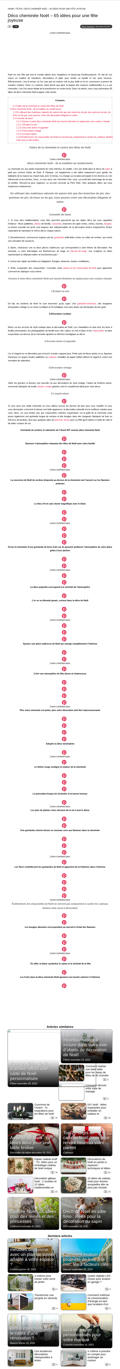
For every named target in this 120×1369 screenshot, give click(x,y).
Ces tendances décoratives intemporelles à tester (43, 1356)
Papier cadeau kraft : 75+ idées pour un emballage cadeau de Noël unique (45, 1164)
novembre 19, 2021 (78, 1226)
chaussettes (98, 330)
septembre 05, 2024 (82, 1269)
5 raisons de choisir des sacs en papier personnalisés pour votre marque (86, 1332)
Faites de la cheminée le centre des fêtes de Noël (38, 106)
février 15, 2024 (27, 1343)
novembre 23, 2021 (31, 1226)
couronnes (57, 223)
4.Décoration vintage (28, 130)
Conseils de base (23, 118)
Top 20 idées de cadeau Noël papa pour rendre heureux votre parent (86, 1140)
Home (11, 9)
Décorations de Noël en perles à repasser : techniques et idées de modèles (99, 1165)
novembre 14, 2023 (84, 1344)
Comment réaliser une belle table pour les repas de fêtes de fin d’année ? (96, 1072)
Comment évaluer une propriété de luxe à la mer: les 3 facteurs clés (85, 1259)
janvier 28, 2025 (27, 1269)
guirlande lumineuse (86, 303)
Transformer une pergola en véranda (45, 1297)
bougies (108, 223)
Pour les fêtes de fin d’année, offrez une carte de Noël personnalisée (29, 1071)
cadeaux (52, 357)
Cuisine (14, 1269)
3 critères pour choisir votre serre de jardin (44, 1278)
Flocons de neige (78, 251)
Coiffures (14, 1226)
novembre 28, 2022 (27, 1083)
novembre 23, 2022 (80, 1060)
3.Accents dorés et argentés (32, 127)
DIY (65, 1226)
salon (107, 169)
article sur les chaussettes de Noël (79, 268)
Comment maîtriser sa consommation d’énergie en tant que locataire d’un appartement (99, 1301)
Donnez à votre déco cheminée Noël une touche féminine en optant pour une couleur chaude (63, 121)
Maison (67, 1269)
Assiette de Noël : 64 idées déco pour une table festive (30, 1142)
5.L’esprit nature (26, 134)
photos (37, 223)
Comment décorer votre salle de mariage (96, 1088)
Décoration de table (20, 1152)
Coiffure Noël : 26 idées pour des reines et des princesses (33, 1216)
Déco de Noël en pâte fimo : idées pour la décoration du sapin (84, 1216)
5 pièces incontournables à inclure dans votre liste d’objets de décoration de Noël (85, 1044)
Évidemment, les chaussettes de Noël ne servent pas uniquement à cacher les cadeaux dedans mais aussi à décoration (64, 138)
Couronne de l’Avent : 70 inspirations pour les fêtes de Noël (44, 1109)
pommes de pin (62, 420)
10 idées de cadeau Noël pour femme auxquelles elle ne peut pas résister (99, 1183)
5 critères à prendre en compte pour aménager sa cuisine (99, 1356)
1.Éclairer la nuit (26, 124)
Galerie (60, 153)
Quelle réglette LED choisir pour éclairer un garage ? (99, 1278)
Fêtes (19, 9)
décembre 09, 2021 (42, 1152)
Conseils (67, 1344)
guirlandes (59, 237)
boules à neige (45, 386)
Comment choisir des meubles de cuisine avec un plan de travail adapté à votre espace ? (32, 1254)
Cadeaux (68, 1152)
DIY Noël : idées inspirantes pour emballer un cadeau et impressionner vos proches (98, 1112)
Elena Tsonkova (88, 27)
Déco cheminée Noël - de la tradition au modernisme (35, 109)
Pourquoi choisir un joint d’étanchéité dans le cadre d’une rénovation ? (32, 1330)
